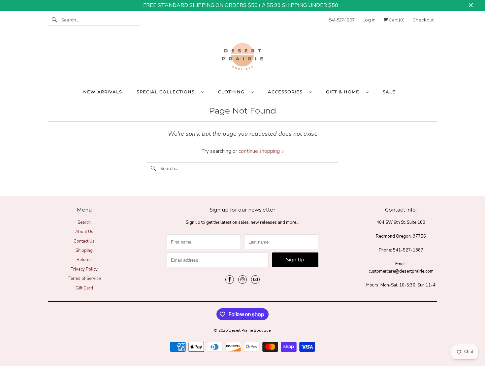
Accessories (287, 91)
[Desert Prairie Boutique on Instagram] (242, 279)
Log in (369, 19)
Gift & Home (344, 91)
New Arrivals (102, 91)
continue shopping (260, 151)
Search (84, 222)
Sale (389, 91)
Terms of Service (84, 279)
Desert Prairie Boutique (250, 330)
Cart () (396, 19)
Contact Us (84, 241)
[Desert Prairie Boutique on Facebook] (229, 279)
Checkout (423, 19)
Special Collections (167, 91)
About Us (84, 232)
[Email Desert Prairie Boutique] (255, 279)
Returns (84, 260)
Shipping (84, 250)
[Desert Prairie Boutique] (242, 58)
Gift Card (84, 288)
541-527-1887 (342, 19)
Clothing (233, 91)
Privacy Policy (84, 269)
